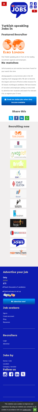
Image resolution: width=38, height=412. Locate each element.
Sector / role (7, 361)
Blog (4, 319)
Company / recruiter (9, 367)
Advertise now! (20, 301)
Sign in (5, 313)
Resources (6, 322)
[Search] (34, 11)
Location (6, 364)
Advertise (6, 344)
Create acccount (8, 316)
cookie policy (26, 410)
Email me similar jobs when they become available (19, 101)
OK (35, 410)
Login (5, 341)
